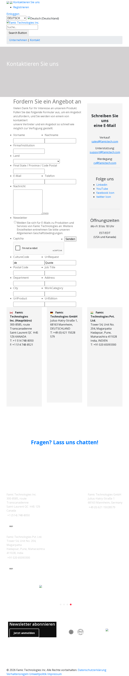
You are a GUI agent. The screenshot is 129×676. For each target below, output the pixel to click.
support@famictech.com (105, 152)
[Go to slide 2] (64, 604)
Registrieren (21, 7)
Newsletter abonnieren (32, 624)
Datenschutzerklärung (92, 670)
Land (16, 156)
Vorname (19, 135)
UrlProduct (20, 298)
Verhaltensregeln (18, 674)
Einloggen (13, 14)
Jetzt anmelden (24, 633)
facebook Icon (105, 193)
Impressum (54, 674)
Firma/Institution (24, 145)
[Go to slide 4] (71, 604)
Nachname (51, 135)
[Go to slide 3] (67, 604)
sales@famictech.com (105, 141)
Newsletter (20, 218)
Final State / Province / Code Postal (35, 165)
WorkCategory (54, 288)
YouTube (102, 189)
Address (50, 277)
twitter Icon (103, 197)
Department (21, 277)
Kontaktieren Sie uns (26, 2)
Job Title (50, 267)
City (15, 288)
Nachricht (19, 186)
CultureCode (21, 257)
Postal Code (20, 267)
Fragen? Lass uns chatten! (64, 442)
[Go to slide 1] (60, 604)
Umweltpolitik (38, 674)
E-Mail (17, 176)
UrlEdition (51, 298)
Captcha (18, 238)
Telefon (50, 176)
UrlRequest (52, 257)
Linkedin (101, 185)
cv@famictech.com (105, 163)
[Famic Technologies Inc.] (23, 22)
